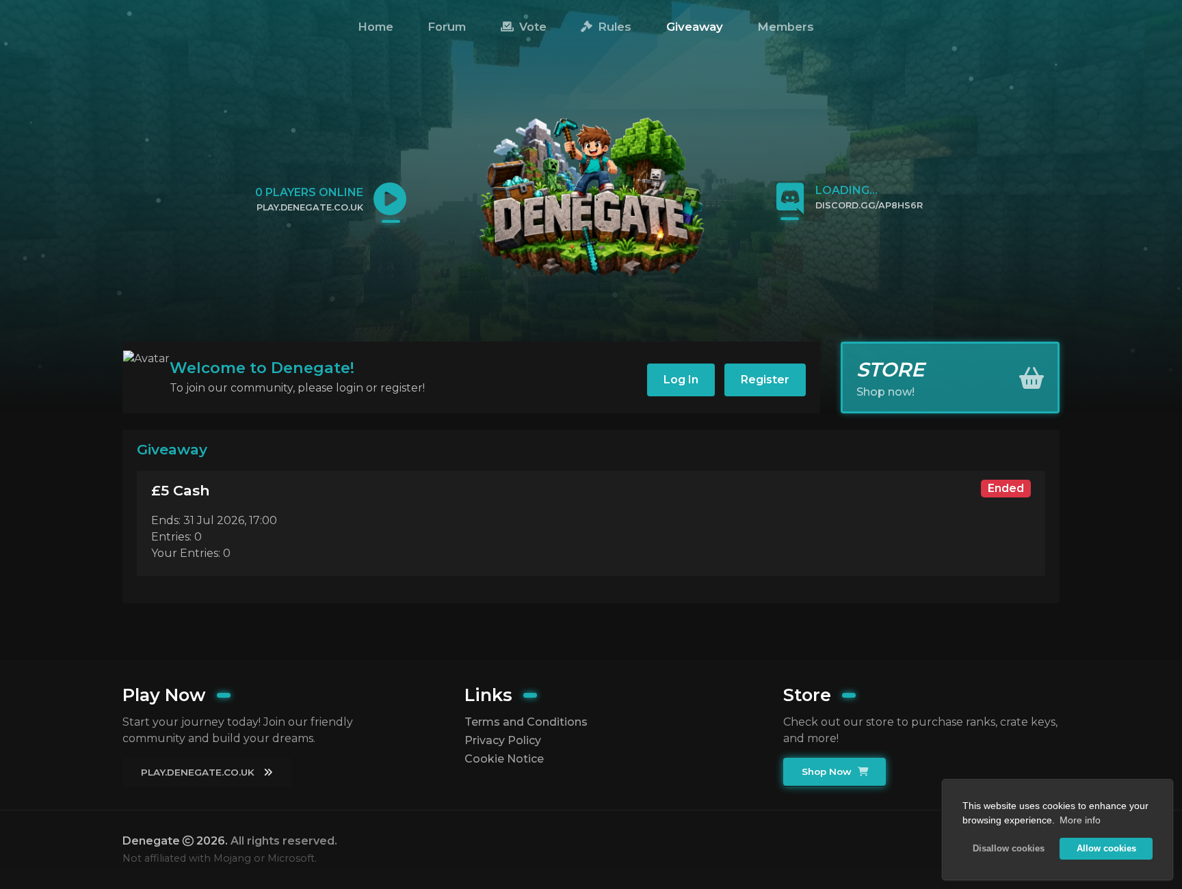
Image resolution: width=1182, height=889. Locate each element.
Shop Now (828, 771)
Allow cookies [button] (1106, 848)
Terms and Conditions (526, 721)
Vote (531, 26)
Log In (681, 379)
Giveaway (694, 26)
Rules (612, 26)
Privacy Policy (502, 740)
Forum (447, 26)
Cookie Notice (504, 758)
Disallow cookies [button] (1009, 848)
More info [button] (1080, 820)
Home (375, 26)
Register (765, 379)
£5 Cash (180, 490)
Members (785, 26)
